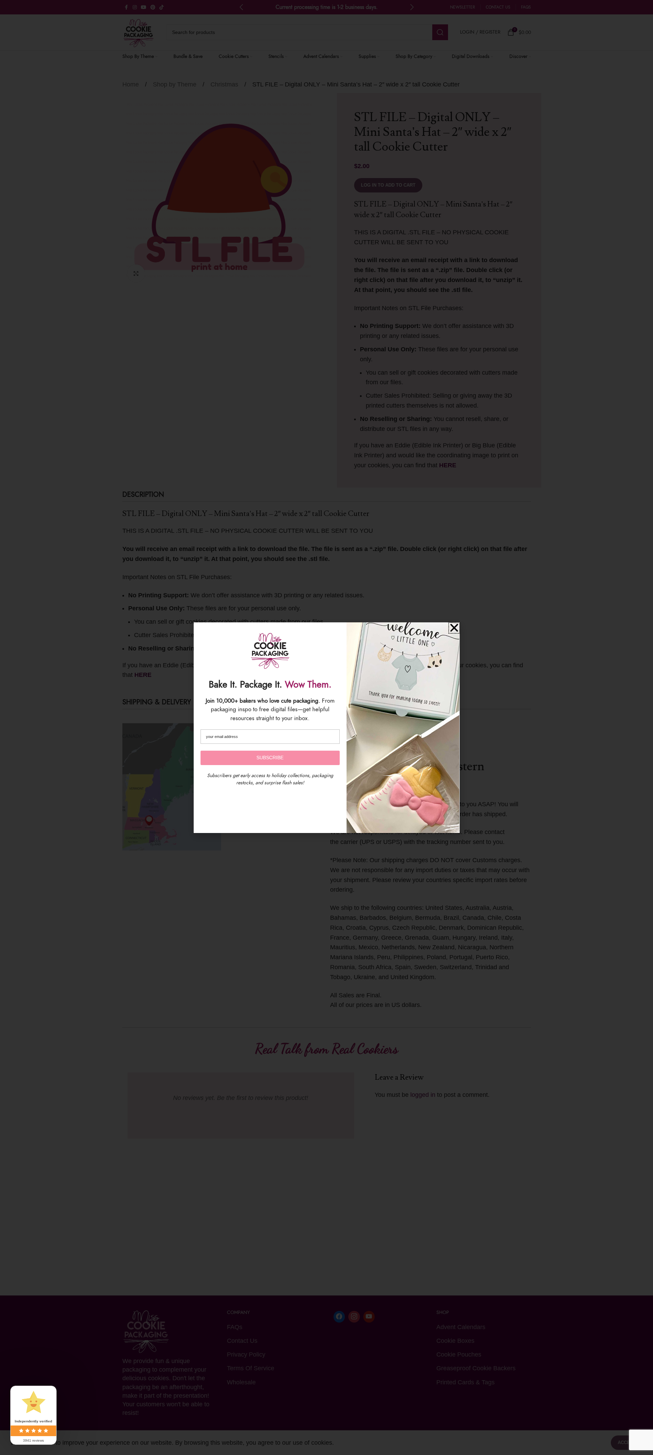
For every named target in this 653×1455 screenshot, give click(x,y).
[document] (326, 727)
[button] (454, 627)
